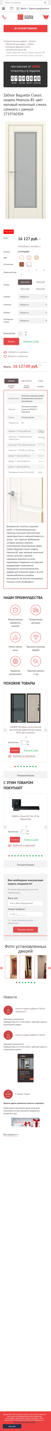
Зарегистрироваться (39, 8)
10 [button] (36, 855)
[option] (25, 170)
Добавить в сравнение (18, 352)
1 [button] (15, 766)
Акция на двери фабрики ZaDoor (30, 1035)
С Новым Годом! (22, 1094)
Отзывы (40, 381)
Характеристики (26, 381)
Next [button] (45, 730)
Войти (23, 8)
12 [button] (41, 855)
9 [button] (33, 855)
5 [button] (27, 766)
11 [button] (39, 855)
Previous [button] (5, 730)
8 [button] (36, 766)
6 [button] (30, 766)
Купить (11, 341)
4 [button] (24, 766)
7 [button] (33, 766)
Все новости (10, 1134)
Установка (40, 386)
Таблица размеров (26, 386)
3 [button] (21, 766)
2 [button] (18, 766)
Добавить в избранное (18, 356)
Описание (11, 381)
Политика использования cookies (24, 1422)
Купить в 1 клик (31, 341)
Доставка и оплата (11, 386)
